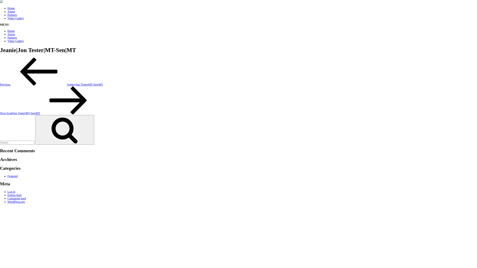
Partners (12, 15)
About (11, 11)
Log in (11, 191)
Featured (12, 176)
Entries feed (14, 195)
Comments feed (16, 198)
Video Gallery (15, 18)
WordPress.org (16, 201)
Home (11, 8)
